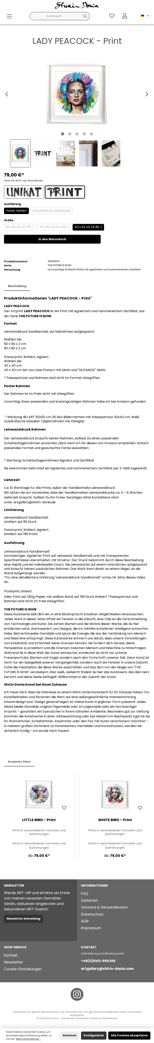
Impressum (91, 927)
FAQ (84, 893)
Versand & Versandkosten (104, 907)
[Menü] (9, 16)
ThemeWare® (110, 1018)
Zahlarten (89, 900)
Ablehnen (69, 1035)
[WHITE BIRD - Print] (115, 794)
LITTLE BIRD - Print (39, 820)
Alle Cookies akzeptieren (129, 1035)
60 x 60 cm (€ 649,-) (54, 227)
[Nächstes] (147, 94)
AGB (85, 921)
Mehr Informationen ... (28, 1039)
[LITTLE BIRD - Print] (39, 794)
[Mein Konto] (124, 16)
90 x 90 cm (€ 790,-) (20, 227)
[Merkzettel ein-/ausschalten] (64, 808)
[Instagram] (77, 994)
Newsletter (13, 962)
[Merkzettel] (111, 16)
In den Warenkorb (52, 239)
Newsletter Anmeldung (23, 919)
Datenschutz (92, 914)
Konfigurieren (94, 1035)
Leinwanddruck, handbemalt (51, 211)
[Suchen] (85, 16)
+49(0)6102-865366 (98, 961)
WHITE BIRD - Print (115, 820)
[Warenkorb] (133, 13)
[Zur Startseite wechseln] (77, 6)
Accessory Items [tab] (19, 762)
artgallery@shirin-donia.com (107, 968)
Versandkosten (74, 1011)
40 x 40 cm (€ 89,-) (88, 227)
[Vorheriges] (7, 94)
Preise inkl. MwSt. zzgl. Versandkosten (23, 180)
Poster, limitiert (16, 211)
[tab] (17, 286)
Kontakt (11, 955)
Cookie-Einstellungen (23, 968)
